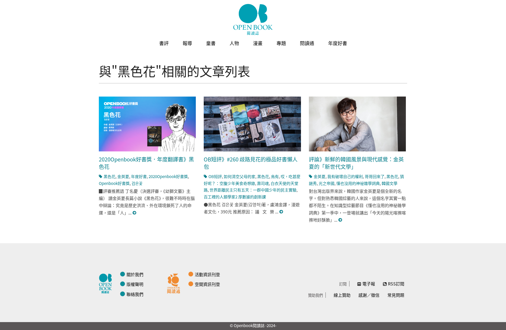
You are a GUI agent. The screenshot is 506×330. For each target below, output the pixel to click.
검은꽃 (137, 183)
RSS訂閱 (396, 283)
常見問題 (395, 295)
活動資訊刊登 (207, 274)
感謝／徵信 (369, 295)
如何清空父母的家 (239, 176)
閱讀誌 (107, 283)
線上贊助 (342, 295)
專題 (281, 43)
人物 (234, 43)
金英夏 (123, 176)
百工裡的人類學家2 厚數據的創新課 (235, 196)
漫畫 (257, 43)
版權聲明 (134, 284)
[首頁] (253, 19)
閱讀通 (307, 43)
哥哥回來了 (375, 176)
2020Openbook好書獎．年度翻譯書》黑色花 (146, 162)
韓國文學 (389, 183)
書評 (164, 43)
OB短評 (215, 176)
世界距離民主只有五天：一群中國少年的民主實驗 (253, 190)
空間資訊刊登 (207, 284)
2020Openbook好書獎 (168, 176)
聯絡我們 (134, 294)
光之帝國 (326, 183)
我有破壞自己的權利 (345, 176)
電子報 (368, 283)
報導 (187, 43)
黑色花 (109, 176)
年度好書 (337, 43)
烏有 (275, 176)
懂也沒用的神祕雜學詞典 (358, 183)
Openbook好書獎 (114, 183)
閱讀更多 (135, 212)
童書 (211, 43)
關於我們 (134, 274)
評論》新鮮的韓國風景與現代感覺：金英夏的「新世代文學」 (356, 162)
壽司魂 (263, 183)
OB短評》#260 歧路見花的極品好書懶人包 (251, 162)
